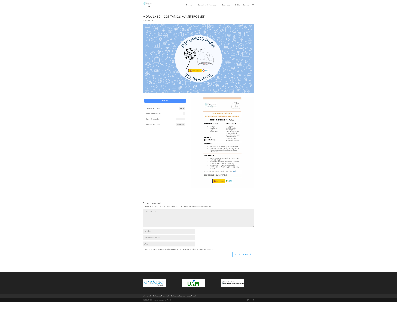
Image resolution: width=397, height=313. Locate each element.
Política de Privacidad (161, 296)
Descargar (165, 101)
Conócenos (226, 5)
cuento (204, 190)
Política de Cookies (178, 296)
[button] (253, 6)
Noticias (237, 5)
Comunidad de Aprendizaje (207, 5)
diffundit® (169, 300)
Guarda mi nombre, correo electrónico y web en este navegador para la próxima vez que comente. (179, 249)
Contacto (246, 5)
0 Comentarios (148, 20)
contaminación (195, 190)
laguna (211, 190)
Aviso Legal (147, 296)
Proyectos (189, 5)
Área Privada (191, 296)
